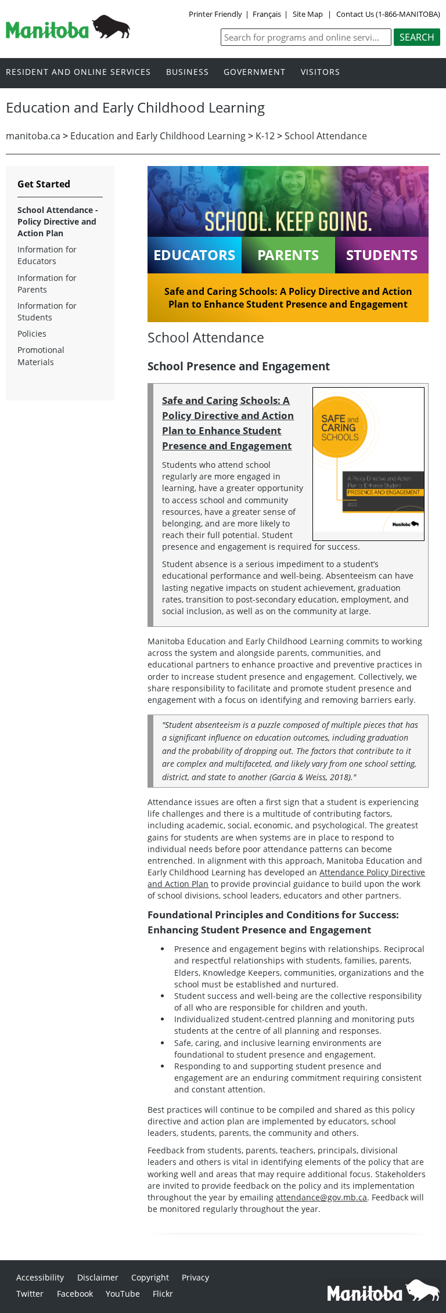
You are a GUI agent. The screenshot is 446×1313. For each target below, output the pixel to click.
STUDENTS (382, 254)
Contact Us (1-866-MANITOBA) (388, 14)
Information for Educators (47, 255)
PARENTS (288, 254)
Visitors (320, 72)
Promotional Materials (40, 355)
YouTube (123, 1293)
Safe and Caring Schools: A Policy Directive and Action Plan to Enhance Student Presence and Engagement (288, 298)
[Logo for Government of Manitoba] (68, 34)
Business (187, 72)
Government (255, 72)
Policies (31, 333)
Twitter (30, 1293)
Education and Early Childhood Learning (158, 135)
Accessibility (40, 1277)
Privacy (195, 1277)
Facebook (75, 1293)
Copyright (150, 1277)
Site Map (308, 14)
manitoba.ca (33, 135)
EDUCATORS (194, 254)
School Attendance (326, 135)
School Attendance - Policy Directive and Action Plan (57, 221)
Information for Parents (47, 283)
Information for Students (47, 311)
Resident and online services (78, 72)
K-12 (265, 135)
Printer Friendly (215, 14)
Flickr (163, 1293)
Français (267, 14)
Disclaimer (97, 1277)
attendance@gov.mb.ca (321, 1197)
